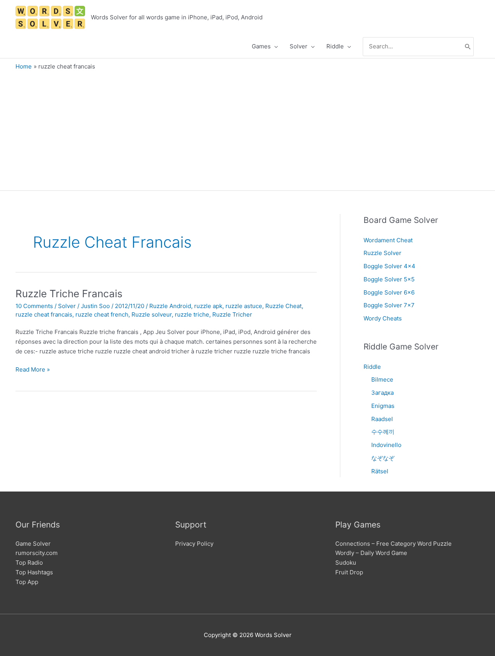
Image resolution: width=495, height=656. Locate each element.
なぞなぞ (382, 458)
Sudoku (345, 562)
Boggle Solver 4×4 (389, 266)
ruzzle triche (192, 314)
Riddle (372, 366)
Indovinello (386, 445)
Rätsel (379, 471)
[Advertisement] (247, 128)
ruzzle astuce (243, 306)
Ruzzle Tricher (232, 314)
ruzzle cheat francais (43, 314)
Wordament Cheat (388, 240)
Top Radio (29, 562)
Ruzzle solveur (151, 314)
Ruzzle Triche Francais (69, 294)
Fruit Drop (349, 572)
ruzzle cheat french (101, 314)
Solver (67, 306)
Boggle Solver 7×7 (389, 305)
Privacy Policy (194, 543)
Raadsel (382, 419)
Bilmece (382, 379)
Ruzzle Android (170, 306)
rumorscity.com (36, 553)
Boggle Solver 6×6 (389, 292)
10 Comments (34, 306)
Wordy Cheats (383, 318)
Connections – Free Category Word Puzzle (393, 543)
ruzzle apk (208, 306)
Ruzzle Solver (382, 253)
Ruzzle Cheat (283, 306)
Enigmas (382, 405)
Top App (26, 582)
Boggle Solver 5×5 (389, 279)
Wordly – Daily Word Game (371, 553)
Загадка (382, 392)
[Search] (468, 47)
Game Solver (33, 543)
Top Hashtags (34, 572)
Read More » (32, 370)
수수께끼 (382, 431)
